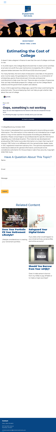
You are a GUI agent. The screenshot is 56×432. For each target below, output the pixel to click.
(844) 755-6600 (9, 423)
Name (3, 160)
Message (4, 178)
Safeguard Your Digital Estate (38, 231)
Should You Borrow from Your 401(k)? (40, 267)
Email (3, 169)
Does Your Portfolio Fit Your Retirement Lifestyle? (14, 232)
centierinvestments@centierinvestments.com (14, 430)
